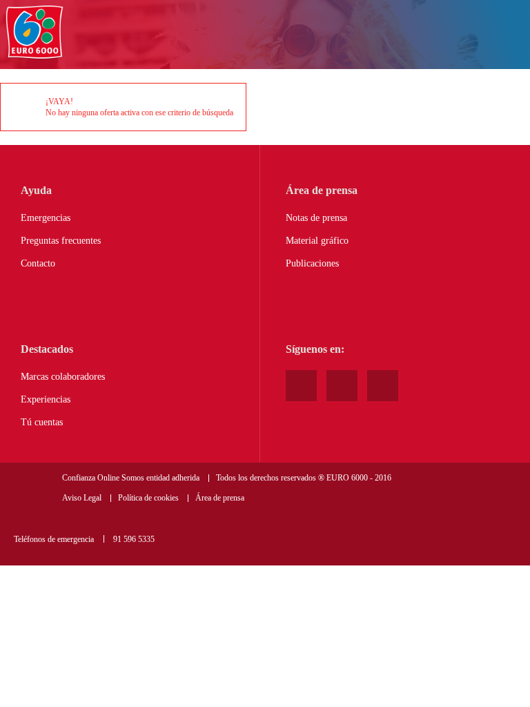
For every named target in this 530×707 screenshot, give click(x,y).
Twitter (382, 385)
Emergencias (45, 218)
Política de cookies (148, 498)
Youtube (301, 385)
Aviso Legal (81, 498)
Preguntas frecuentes (61, 240)
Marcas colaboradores (63, 376)
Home (34, 33)
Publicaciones (312, 263)
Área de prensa (219, 498)
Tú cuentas (42, 422)
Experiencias (45, 399)
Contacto (38, 263)
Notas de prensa (316, 218)
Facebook (341, 385)
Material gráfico (317, 240)
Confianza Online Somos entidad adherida (130, 478)
